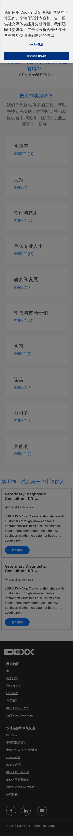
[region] (36, 31)
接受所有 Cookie (36, 55)
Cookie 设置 (36, 44)
